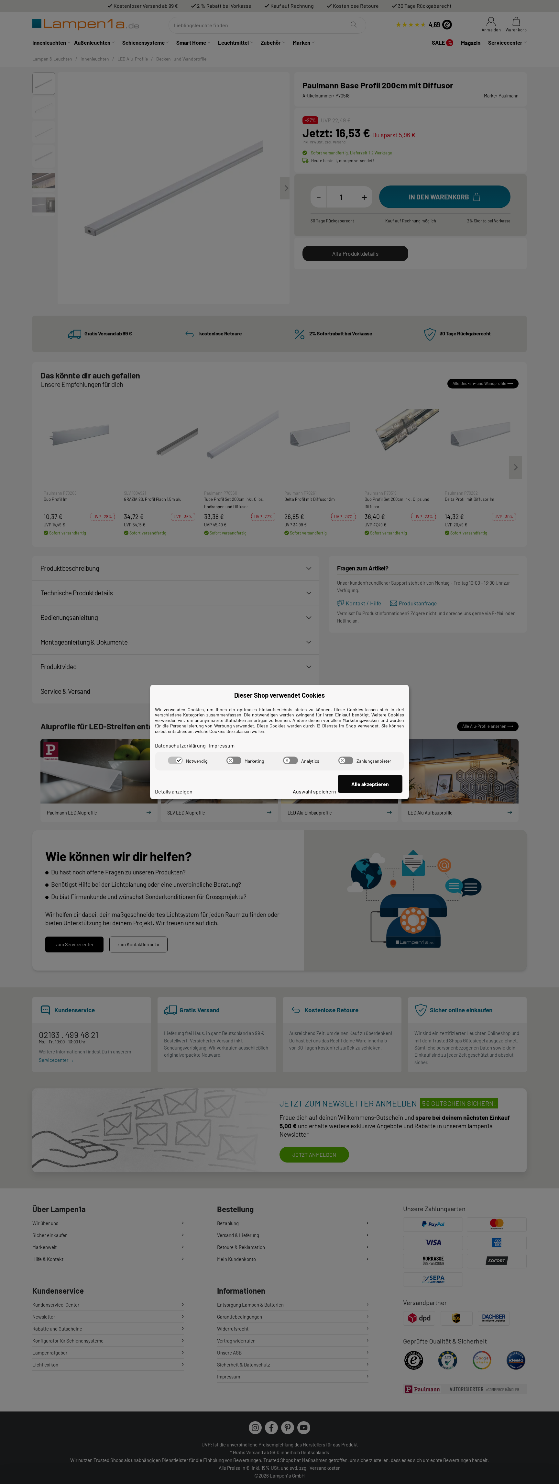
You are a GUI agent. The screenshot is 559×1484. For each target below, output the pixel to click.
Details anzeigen (173, 791)
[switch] (175, 760)
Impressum (222, 745)
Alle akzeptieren (370, 784)
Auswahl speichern (314, 791)
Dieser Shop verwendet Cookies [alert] (279, 695)
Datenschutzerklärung (180, 745)
